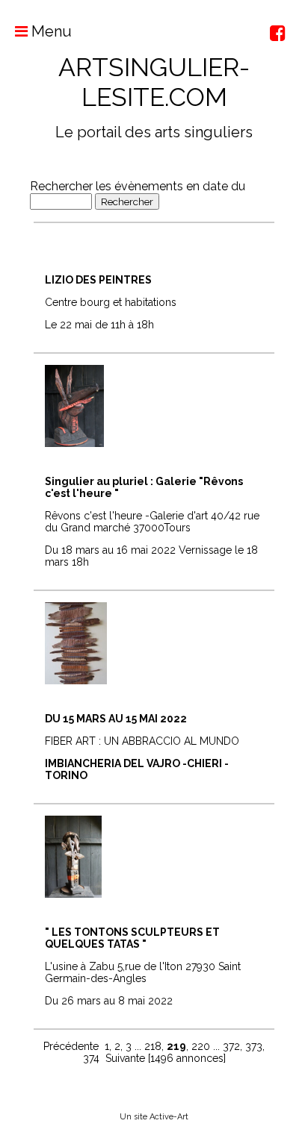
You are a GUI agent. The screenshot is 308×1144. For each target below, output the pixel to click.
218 (152, 1046)
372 (231, 1046)
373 (253, 1046)
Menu (50, 31)
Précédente (71, 1046)
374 (91, 1058)
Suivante (125, 1058)
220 (200, 1046)
